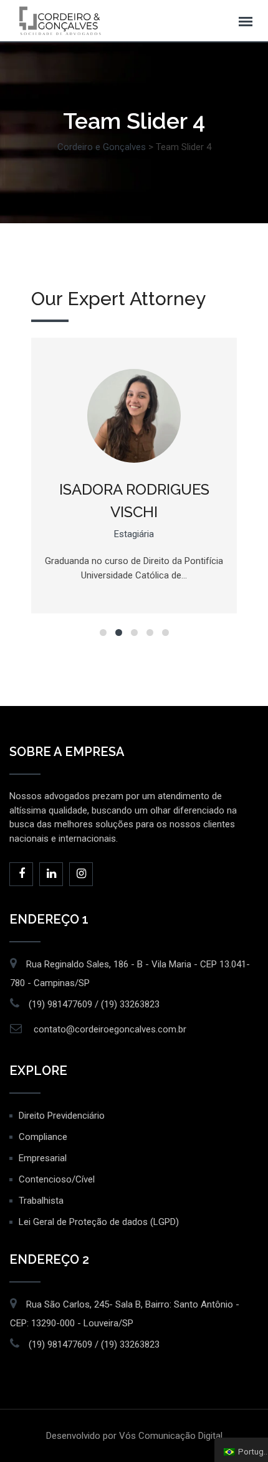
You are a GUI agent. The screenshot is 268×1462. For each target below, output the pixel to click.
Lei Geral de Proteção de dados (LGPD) (99, 1222)
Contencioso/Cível (57, 1179)
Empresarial (43, 1158)
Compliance (43, 1136)
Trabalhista (41, 1200)
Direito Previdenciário (62, 1115)
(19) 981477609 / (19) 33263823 (94, 1004)
